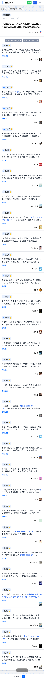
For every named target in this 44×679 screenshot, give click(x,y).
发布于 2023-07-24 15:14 (25, 531)
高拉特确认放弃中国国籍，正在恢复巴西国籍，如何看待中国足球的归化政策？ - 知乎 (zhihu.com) (22, 597)
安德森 (17, 91)
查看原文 (13, 18)
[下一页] (28, 676)
